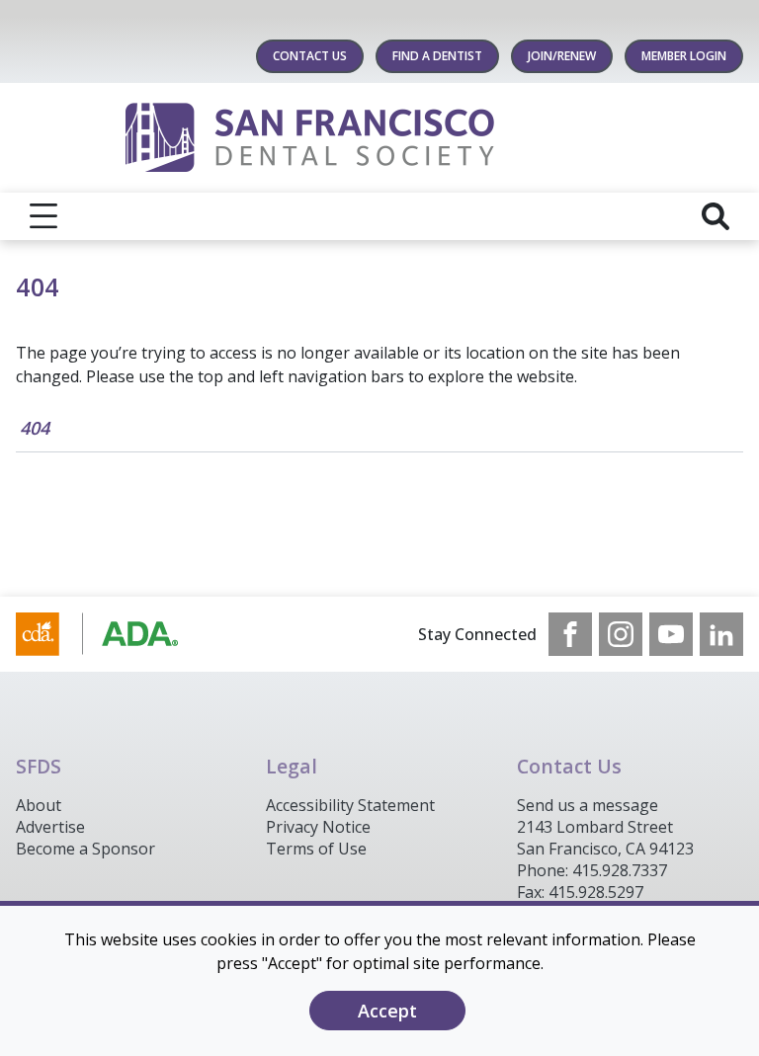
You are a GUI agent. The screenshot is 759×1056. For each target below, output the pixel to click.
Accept (387, 1010)
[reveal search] (715, 216)
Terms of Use (316, 848)
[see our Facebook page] (570, 634)
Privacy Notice (318, 827)
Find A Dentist (437, 55)
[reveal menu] (43, 216)
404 (34, 428)
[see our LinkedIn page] (721, 634)
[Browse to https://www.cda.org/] (116, 634)
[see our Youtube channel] (671, 634)
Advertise (50, 827)
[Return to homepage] (380, 138)
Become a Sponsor (85, 848)
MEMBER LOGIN (683, 55)
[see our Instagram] (620, 634)
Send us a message (587, 805)
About (38, 805)
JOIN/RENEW (562, 55)
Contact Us (310, 55)
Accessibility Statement (350, 805)
